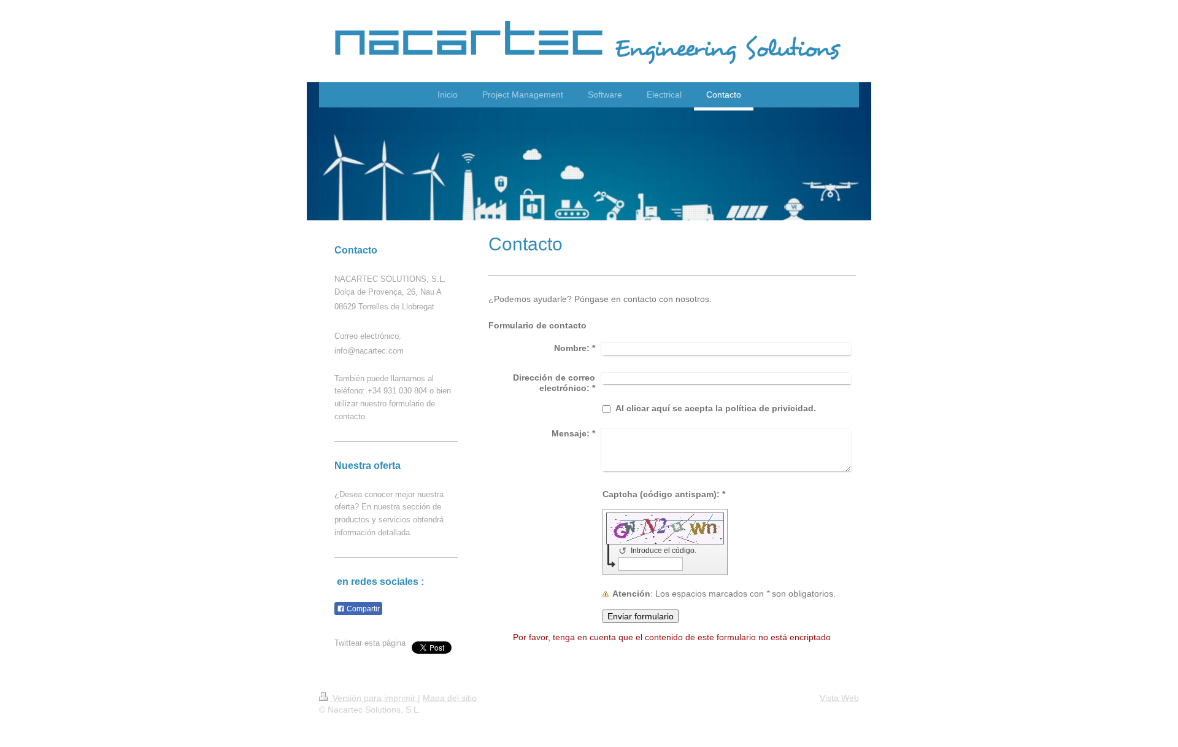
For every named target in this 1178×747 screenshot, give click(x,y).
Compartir (362, 609)
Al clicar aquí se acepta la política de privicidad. (715, 408)
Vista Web (839, 698)
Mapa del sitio (450, 698)
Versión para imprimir (374, 698)
